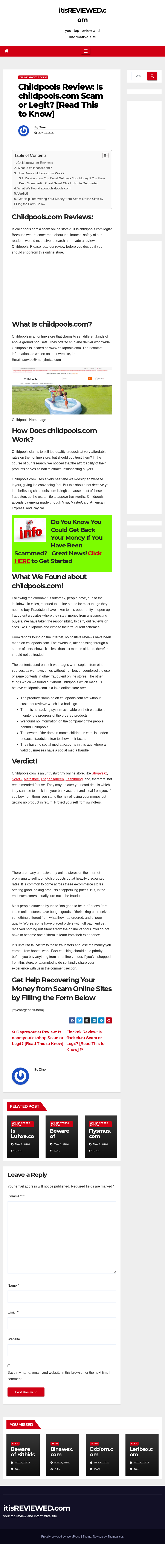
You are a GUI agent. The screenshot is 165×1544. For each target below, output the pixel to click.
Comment (16, 1196)
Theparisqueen (52, 779)
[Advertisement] (62, 290)
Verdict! (22, 193)
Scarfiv (17, 779)
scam (15, 1443)
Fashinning (74, 779)
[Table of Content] (105, 155)
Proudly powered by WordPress (61, 1536)
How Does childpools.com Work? (40, 173)
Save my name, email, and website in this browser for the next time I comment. (59, 1376)
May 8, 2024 (141, 1462)
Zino (42, 127)
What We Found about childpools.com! (44, 188)
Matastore (31, 779)
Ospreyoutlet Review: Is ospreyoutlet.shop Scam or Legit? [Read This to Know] (37, 1038)
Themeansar (115, 1536)
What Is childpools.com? (34, 168)
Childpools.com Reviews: (35, 162)
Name (13, 1285)
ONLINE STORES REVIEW (33, 77)
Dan (18, 1150)
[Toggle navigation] (85, 51)
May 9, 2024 (22, 1462)
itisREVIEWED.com (36, 1508)
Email (13, 1312)
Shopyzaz (99, 773)
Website (14, 1339)
